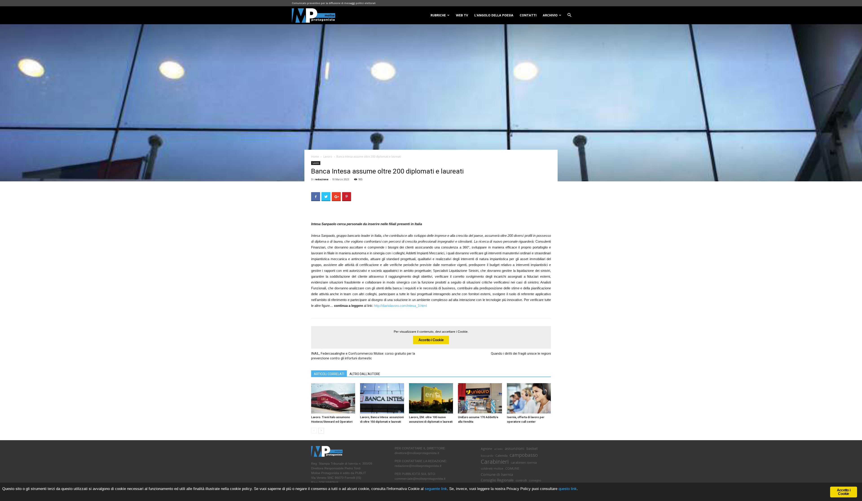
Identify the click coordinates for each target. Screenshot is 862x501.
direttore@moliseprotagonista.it (417, 453)
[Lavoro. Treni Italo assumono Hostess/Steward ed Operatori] (333, 398)
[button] (569, 15)
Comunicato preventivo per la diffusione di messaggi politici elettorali (334, 3)
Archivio (550, 15)
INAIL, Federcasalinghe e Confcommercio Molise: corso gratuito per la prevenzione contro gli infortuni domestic (363, 356)
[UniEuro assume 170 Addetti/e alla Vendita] (480, 398)
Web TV (462, 15)
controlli (521, 480)
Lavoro (327, 156)
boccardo (487, 456)
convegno (535, 480)
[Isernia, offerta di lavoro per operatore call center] (529, 398)
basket (532, 448)
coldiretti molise (492, 468)
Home (315, 156)
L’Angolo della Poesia (493, 15)
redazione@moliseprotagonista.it (418, 466)
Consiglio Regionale (497, 480)
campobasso (524, 455)
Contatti (528, 15)
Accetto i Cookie (431, 340)
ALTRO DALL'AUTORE (365, 374)
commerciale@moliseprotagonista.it (420, 478)
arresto (498, 448)
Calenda (501, 455)
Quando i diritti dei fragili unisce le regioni (521, 354)
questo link (567, 489)
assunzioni (514, 448)
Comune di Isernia (497, 474)
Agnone (486, 448)
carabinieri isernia (524, 462)
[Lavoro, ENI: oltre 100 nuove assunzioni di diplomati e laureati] (431, 398)
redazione (321, 179)
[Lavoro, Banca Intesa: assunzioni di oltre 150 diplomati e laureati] (382, 398)
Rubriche (438, 15)
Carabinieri (495, 461)
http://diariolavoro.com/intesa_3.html (400, 306)
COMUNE (512, 468)
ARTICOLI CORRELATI (329, 374)
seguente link (436, 489)
